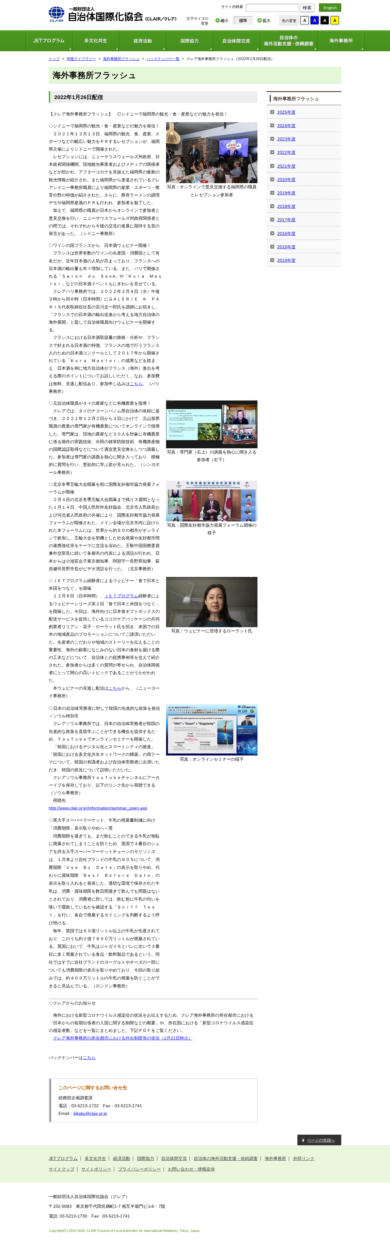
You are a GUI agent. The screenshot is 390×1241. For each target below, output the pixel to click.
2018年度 (286, 206)
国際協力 (189, 40)
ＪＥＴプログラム (121, 595)
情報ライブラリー (81, 59)
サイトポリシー (96, 1169)
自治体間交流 (236, 40)
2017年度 (286, 219)
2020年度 (286, 179)
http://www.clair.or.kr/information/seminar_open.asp (98, 807)
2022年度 (286, 152)
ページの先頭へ (321, 1140)
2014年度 (286, 260)
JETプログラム (48, 40)
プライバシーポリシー (139, 1169)
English (330, 7)
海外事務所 (341, 40)
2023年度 (286, 139)
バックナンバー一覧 (163, 59)
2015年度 (286, 246)
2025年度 (286, 112)
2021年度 (286, 166)
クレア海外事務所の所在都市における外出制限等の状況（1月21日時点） (123, 1038)
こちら (136, 383)
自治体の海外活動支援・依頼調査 (288, 40)
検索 (307, 7)
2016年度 (286, 233)
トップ (54, 59)
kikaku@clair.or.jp (90, 1113)
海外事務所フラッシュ (121, 59)
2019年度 (286, 192)
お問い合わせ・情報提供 (191, 1169)
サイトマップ (61, 1169)
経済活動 (142, 40)
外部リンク (303, 1158)
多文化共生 (95, 40)
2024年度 (286, 125)
